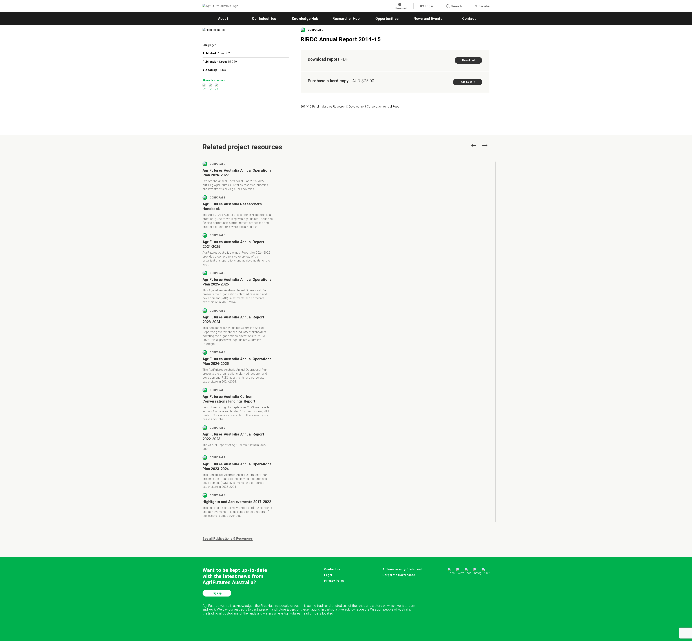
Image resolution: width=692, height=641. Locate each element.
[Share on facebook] (210, 87)
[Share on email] (216, 87)
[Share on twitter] (204, 87)
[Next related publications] (484, 146)
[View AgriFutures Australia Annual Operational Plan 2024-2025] (238, 369)
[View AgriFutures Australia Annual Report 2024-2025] (238, 252)
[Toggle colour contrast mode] (401, 4)
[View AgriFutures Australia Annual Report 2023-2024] (238, 329)
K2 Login (426, 6)
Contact (469, 18)
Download (468, 60)
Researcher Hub (346, 18)
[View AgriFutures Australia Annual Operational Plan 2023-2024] (238, 474)
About (223, 18)
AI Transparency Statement (402, 569)
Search (456, 6)
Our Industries (264, 18)
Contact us (332, 569)
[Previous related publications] (473, 146)
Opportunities (387, 18)
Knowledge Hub (305, 18)
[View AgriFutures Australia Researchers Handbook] (238, 214)
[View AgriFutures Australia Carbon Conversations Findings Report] (238, 406)
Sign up (216, 593)
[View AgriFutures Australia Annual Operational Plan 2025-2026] (238, 289)
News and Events (428, 18)
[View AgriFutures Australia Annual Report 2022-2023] (238, 440)
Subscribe (482, 6)
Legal (328, 575)
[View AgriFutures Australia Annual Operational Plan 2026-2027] (238, 178)
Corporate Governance (398, 575)
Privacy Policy (334, 580)
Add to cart (468, 82)
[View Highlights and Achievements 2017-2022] (238, 507)
